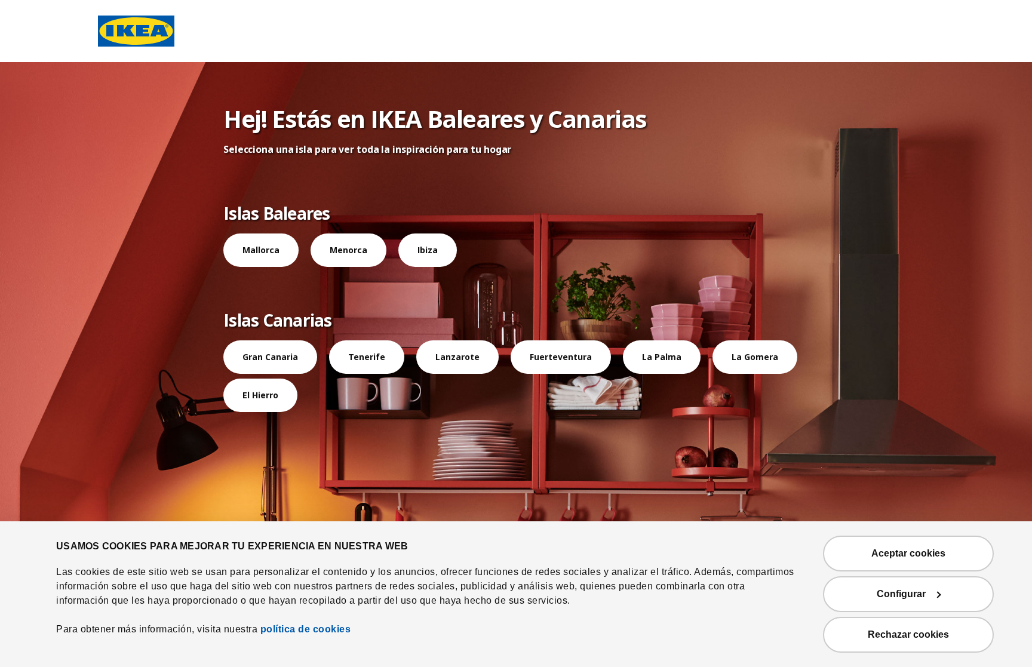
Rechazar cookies (908, 634)
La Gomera (755, 356)
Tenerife (366, 356)
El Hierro (260, 395)
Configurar (901, 594)
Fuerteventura (561, 356)
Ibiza (427, 250)
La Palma (661, 356)
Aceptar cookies (908, 553)
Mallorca (261, 250)
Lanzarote (457, 356)
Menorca (348, 250)
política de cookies (305, 629)
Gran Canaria (270, 356)
